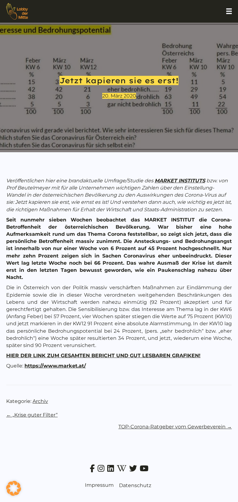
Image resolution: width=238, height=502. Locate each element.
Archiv (40, 401)
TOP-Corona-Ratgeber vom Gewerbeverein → (175, 427)
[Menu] (229, 11)
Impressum (99, 485)
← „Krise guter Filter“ (32, 415)
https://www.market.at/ (55, 366)
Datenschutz (135, 485)
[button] (13, 488)
